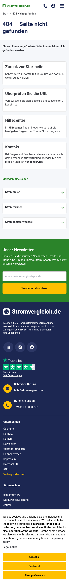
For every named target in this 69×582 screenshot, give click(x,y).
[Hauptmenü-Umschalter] (61, 5)
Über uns (8, 428)
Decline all (34, 566)
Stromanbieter (12, 485)
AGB (6, 469)
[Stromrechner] (34, 208)
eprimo (7, 505)
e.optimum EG (11, 494)
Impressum (10, 459)
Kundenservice (34, 161)
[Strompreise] (34, 193)
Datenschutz (10, 464)
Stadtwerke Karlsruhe (15, 499)
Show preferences (34, 575)
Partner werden (12, 454)
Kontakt (8, 433)
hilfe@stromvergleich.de (28, 390)
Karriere (7, 438)
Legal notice (10, 547)
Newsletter (9, 443)
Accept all (34, 556)
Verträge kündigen (14, 448)
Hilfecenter (15, 127)
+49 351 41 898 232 (26, 407)
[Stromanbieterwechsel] (34, 223)
